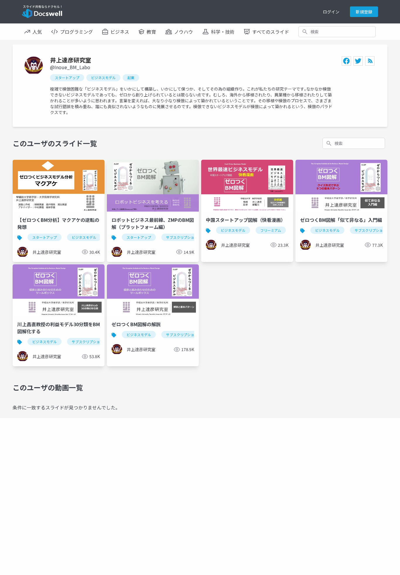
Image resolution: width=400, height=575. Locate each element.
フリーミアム (270, 230)
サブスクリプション (182, 237)
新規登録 (364, 12)
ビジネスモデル (103, 77)
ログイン (331, 12)
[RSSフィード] (370, 61)
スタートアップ (67, 77)
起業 (130, 77)
